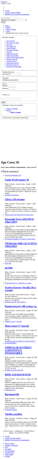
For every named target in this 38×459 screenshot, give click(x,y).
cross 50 (9, 52)
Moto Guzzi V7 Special (17, 326)
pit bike (9, 267)
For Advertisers (10, 451)
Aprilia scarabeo (13, 414)
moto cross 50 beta (12, 55)
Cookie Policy (9, 453)
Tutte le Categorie (12, 108)
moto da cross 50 (11, 59)
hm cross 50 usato (12, 50)
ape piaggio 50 (11, 46)
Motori (8, 110)
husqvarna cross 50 (12, 63)
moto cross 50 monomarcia (15, 57)
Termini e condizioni (11, 445)
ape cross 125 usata (12, 43)
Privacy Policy (9, 443)
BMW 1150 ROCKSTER (18, 374)
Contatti (7, 456)
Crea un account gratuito (13, 12)
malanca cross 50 (11, 54)
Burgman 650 (12, 394)
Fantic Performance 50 (17, 179)
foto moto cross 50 (12, 65)
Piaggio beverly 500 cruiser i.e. (21, 306)
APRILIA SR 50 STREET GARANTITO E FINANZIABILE (18, 350)
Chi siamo (8, 449)
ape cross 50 (10, 41)
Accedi (7, 11)
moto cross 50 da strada (13, 66)
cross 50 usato (11, 48)
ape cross (9, 44)
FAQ (6, 447)
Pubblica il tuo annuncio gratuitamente (17, 14)
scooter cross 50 (11, 61)
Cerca (3, 22)
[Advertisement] (19, 139)
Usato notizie (9, 454)
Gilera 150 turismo (15, 199)
